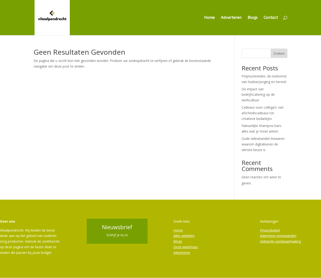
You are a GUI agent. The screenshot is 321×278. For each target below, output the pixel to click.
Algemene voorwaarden (278, 235)
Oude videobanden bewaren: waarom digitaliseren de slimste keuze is (263, 144)
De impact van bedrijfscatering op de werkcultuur (258, 95)
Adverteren (231, 18)
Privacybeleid (270, 230)
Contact (271, 18)
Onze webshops (185, 247)
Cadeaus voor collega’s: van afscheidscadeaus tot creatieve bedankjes (263, 113)
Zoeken (279, 53)
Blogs (253, 18)
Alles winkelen (184, 235)
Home (209, 18)
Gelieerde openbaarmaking (280, 241)
